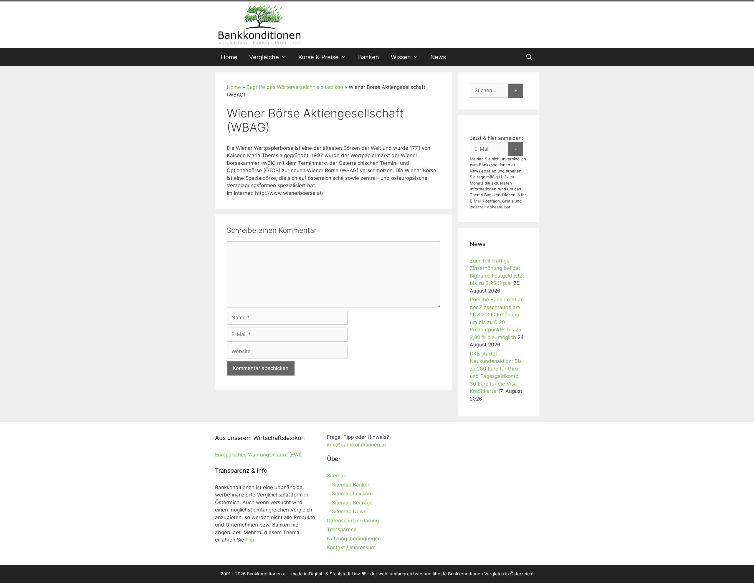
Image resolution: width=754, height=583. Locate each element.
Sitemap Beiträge (352, 503)
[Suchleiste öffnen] (529, 57)
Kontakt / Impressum (351, 547)
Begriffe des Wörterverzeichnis (283, 87)
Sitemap (336, 476)
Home (229, 57)
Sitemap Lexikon (351, 493)
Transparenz (341, 529)
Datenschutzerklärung (353, 521)
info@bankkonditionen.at (356, 445)
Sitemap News (349, 511)
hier (250, 540)
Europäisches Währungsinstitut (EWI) (258, 455)
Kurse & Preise (318, 57)
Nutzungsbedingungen (354, 539)
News (438, 57)
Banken (368, 57)
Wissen (401, 57)
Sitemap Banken (351, 485)
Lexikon (334, 87)
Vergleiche (264, 57)
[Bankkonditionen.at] (259, 24)
